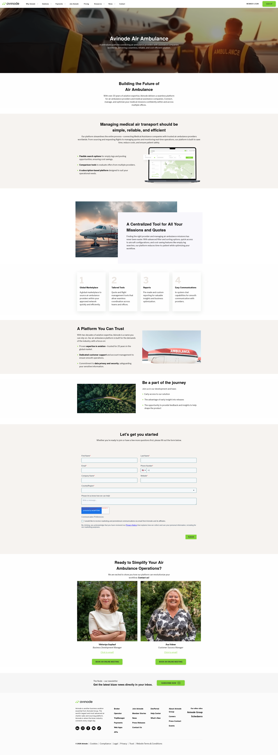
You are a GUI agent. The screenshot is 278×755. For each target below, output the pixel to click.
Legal (115, 744)
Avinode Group (195, 712)
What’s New (156, 718)
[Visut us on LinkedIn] (77, 728)
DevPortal (155, 709)
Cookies (94, 744)
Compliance (105, 744)
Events (172, 726)
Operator (118, 713)
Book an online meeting (107, 662)
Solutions (45, 4)
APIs (116, 732)
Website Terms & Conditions (149, 744)
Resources (98, 4)
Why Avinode (30, 4)
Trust (131, 744)
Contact (122, 4)
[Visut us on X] (83, 728)
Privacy (123, 744)
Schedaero (197, 716)
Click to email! (107, 652)
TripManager (119, 718)
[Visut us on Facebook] (88, 728)
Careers (172, 716)
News (110, 4)
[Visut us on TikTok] (99, 728)
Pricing (86, 4)
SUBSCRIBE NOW (169, 683)
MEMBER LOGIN (253, 4)
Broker (117, 709)
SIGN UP (269, 4)
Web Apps (118, 727)
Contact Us (137, 727)
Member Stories (139, 713)
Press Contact (175, 721)
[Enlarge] (198, 149)
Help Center (156, 713)
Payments (59, 4)
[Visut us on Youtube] (94, 728)
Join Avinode (74, 4)
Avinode (10, 3)
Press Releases (138, 723)
